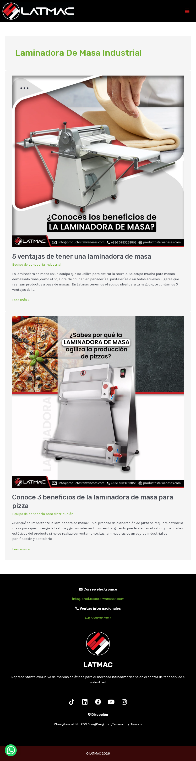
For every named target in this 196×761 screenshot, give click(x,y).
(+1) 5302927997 (98, 618)
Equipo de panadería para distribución (42, 514)
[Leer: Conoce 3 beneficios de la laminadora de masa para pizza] (98, 402)
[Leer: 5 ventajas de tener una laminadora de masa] (98, 161)
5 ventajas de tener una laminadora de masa (81, 256)
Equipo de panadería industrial (36, 265)
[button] (187, 11)
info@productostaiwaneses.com (98, 599)
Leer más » (21, 299)
